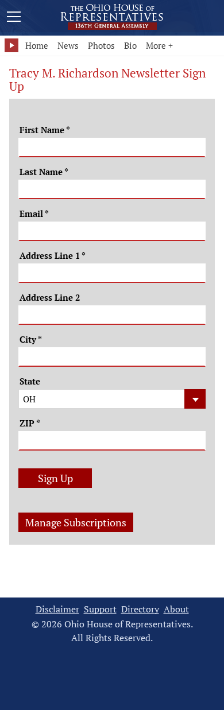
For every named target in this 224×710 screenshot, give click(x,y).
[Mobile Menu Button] (14, 18)
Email (34, 213)
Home (36, 45)
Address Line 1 (53, 255)
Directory (140, 609)
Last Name (44, 172)
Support (100, 609)
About (176, 609)
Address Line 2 (50, 297)
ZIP (30, 423)
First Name (45, 130)
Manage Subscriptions (75, 522)
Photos (101, 45)
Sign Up (55, 478)
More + (159, 45)
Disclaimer (57, 609)
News (68, 45)
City (31, 339)
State (30, 381)
